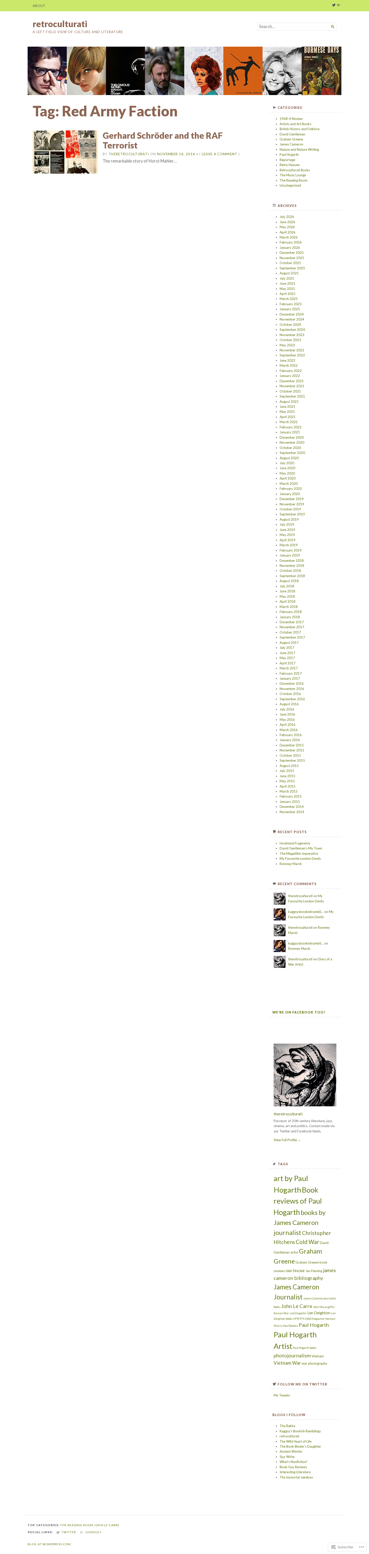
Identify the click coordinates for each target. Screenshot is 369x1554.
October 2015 (290, 755)
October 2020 (290, 448)
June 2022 (287, 360)
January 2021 (290, 432)
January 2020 (290, 494)
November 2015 (292, 750)
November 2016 (292, 689)
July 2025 (287, 278)
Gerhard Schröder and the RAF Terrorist (163, 140)
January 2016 (290, 740)
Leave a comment (219, 154)
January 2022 (290, 376)
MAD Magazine (315, 1318)
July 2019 (287, 524)
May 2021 (287, 412)
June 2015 (287, 776)
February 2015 (291, 796)
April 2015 (287, 786)
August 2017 (289, 643)
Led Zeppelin (298, 1313)
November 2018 (292, 566)
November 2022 (292, 350)
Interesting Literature (295, 1472)
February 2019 (291, 550)
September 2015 (292, 760)
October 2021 (290, 391)
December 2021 (292, 381)
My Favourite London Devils (300, 859)
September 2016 (292, 699)
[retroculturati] (184, 71)
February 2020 (291, 489)
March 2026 (289, 237)
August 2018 (289, 581)
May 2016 (287, 720)
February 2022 (291, 371)
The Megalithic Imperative (299, 853)
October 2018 (290, 571)
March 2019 (289, 545)
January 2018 (290, 617)
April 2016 (287, 725)
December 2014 (292, 807)
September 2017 (292, 637)
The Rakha (287, 1426)
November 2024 (292, 319)
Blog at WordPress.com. (50, 1544)
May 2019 (287, 535)
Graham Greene (291, 139)
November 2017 (292, 627)
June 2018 (287, 591)
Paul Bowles (290, 1325)
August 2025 (289, 273)
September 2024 (292, 330)
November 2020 (292, 442)
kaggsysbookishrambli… (306, 912)
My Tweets (282, 1395)
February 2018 (291, 612)
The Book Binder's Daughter (300, 1446)
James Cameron (291, 144)
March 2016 (289, 730)
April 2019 (287, 540)
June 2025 (287, 283)
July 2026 (287, 217)
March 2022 (289, 365)
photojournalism (292, 1355)
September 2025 (292, 268)
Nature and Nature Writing (299, 149)
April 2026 (287, 232)
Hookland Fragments (295, 843)
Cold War (307, 1241)
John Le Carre (296, 1306)
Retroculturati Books (295, 170)
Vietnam (318, 1356)
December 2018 (292, 561)
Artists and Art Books (295, 124)
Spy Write (287, 1457)
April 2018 (287, 601)
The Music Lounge (293, 175)
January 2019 (290, 555)
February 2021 (291, 427)
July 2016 (287, 709)
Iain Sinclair (295, 1270)
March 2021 (289, 422)
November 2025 (292, 258)
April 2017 (287, 663)
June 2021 (287, 407)
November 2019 (292, 504)
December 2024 (292, 314)
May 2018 (287, 596)
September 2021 (292, 396)
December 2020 (292, 437)
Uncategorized (290, 185)
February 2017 (291, 673)
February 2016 (291, 735)
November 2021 (292, 386)
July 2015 (287, 771)
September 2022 (292, 355)
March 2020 (289, 484)
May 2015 (287, 781)
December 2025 (292, 253)
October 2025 (290, 263)
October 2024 (290, 325)
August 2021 (289, 402)
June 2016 (287, 714)
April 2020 (287, 478)
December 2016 (292, 683)
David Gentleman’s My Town (301, 848)
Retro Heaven (290, 165)
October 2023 (290, 340)
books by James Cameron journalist (300, 1222)
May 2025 (287, 289)
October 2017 (290, 632)
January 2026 (290, 248)
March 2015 (289, 791)
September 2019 (292, 514)
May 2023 (287, 345)
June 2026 (287, 222)
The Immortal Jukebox (296, 1477)
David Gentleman (292, 134)
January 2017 (290, 678)
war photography (314, 1363)
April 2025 (287, 294)
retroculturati (60, 24)
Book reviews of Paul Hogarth (298, 1201)
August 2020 (289, 458)
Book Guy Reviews (293, 1467)
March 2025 (289, 299)
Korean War (281, 1313)
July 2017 (287, 648)
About (39, 6)
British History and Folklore (300, 129)
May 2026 (287, 227)
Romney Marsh (291, 864)
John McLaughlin (324, 1306)
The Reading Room (294, 180)
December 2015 (292, 745)
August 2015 (289, 766)
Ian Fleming (314, 1271)
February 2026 (291, 242)
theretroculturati (129, 154)
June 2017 (287, 653)
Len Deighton (318, 1312)
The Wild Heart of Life (296, 1441)
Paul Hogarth (289, 154)
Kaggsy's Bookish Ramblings (300, 1431)
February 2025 (291, 304)
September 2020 (292, 453)
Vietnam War (287, 1363)
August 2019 (289, 519)
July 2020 (287, 463)
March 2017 (289, 668)
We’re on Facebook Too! (299, 1012)
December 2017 (292, 622)
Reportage (287, 160)
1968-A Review (291, 119)
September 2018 (292, 576)
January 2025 (290, 309)
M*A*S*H (298, 1318)
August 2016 (289, 704)
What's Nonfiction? (294, 1462)
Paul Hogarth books (305, 1347)
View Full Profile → (287, 1140)
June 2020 (287, 468)
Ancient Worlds (291, 1451)
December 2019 (292, 499)
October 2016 (290, 694)
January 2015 (290, 802)
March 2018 (289, 607)
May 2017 (287, 658)
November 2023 (292, 335)
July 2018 (287, 586)
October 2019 (290, 509)
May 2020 (287, 473)
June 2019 (287, 530)
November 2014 (292, 812)
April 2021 (287, 417)
